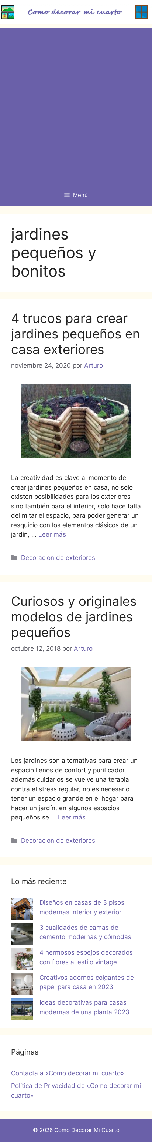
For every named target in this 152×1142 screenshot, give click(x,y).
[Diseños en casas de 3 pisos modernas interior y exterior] (22, 910)
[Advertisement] (76, 104)
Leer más (52, 534)
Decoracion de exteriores (58, 557)
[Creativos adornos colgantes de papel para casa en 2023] (22, 985)
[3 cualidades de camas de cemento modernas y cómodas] (22, 935)
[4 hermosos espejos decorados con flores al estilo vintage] (22, 960)
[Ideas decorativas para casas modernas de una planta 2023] (22, 1010)
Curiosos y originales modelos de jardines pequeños (74, 616)
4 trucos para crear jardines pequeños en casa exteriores (75, 333)
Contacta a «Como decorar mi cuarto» (67, 1073)
